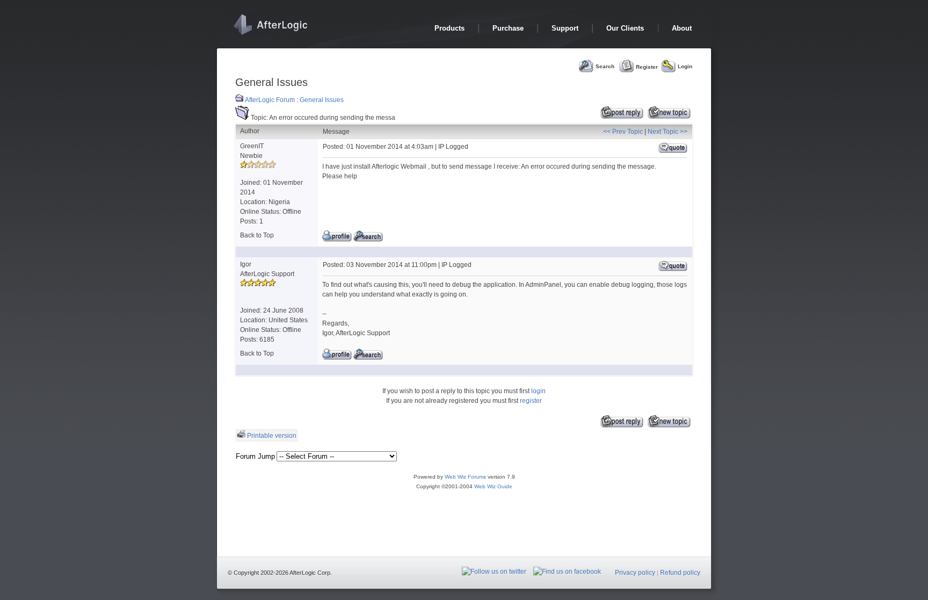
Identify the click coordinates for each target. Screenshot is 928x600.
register (531, 400)
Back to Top (257, 235)
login (538, 391)
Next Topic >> (667, 131)
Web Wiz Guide (493, 486)
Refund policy (680, 572)
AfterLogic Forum (270, 100)
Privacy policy (635, 572)
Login (685, 66)
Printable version (271, 435)
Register (647, 66)
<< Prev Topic (623, 131)
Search (605, 66)
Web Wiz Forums (465, 477)
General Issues (322, 100)
